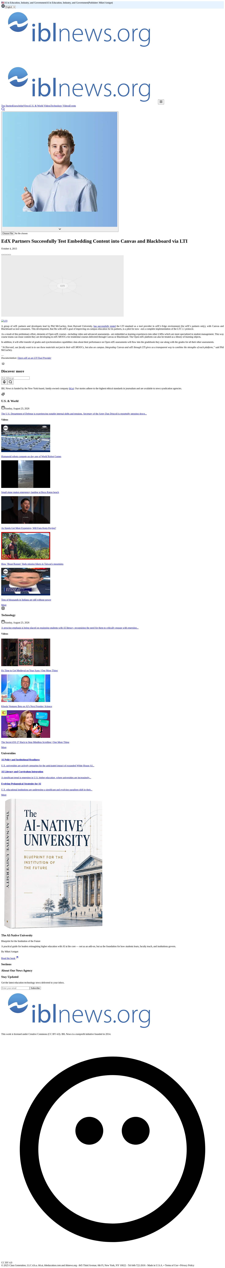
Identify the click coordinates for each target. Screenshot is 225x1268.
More (3, 605)
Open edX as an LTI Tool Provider (34, 358)
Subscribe (35, 988)
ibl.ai (71, 388)
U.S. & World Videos (40, 105)
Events (72, 105)
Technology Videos (60, 105)
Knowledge (18, 105)
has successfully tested (105, 326)
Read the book (8, 958)
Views (27, 105)
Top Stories (6, 105)
